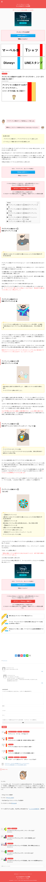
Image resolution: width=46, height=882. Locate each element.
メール (3, 710)
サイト (3, 715)
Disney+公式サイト (22, 35)
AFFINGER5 (35, 880)
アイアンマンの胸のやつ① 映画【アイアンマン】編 (23, 206)
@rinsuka (13, 803)
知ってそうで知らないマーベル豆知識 (23, 878)
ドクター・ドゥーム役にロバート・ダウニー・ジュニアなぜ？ (22, 759)
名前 (3, 705)
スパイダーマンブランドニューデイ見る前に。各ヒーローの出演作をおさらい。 (25, 860)
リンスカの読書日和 (34, 809)
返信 (42, 671)
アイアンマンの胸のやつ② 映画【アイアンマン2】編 (22, 210)
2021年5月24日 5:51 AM (11, 675)
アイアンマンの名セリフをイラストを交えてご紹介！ (20, 746)
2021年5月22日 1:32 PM (10, 667)
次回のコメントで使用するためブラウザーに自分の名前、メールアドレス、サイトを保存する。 (20, 719)
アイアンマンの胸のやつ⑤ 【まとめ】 (20, 221)
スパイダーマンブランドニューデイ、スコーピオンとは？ (20, 853)
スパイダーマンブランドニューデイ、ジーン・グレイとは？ (21, 830)
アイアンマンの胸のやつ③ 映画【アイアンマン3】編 (22, 214)
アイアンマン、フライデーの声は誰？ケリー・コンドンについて (17, 763)
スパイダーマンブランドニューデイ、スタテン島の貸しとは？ (21, 838)
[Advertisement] (23, 110)
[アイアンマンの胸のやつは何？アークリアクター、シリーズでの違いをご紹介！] (24, 655)
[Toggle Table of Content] (37, 203)
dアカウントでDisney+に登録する (22, 188)
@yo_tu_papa (10, 797)
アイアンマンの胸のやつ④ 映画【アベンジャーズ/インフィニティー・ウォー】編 (22, 218)
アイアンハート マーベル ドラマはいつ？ (18, 733)
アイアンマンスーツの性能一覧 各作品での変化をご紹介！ (21, 740)
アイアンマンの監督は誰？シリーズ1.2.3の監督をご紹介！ (21, 753)
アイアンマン (5, 660)
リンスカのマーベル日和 (23, 6)
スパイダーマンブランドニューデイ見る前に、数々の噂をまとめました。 (24, 845)
